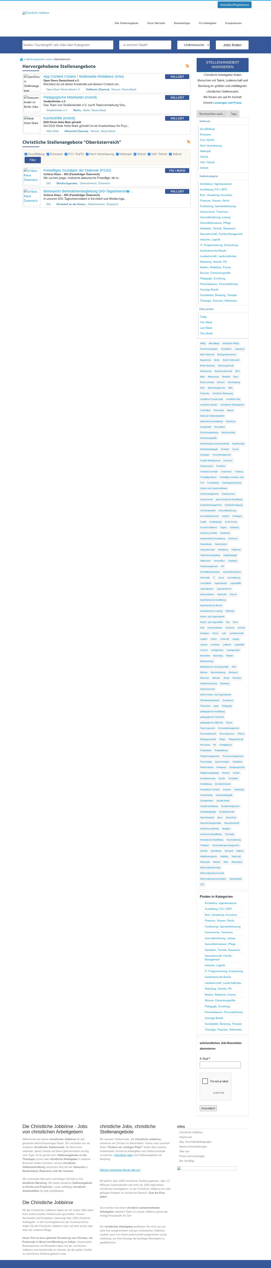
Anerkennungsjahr (209, 349)
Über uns (184, 1151)
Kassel (233, 594)
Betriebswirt (205, 371)
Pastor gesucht (207, 728)
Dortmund (230, 421)
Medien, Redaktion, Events (215, 267)
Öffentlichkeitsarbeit (209, 700)
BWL (230, 388)
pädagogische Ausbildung (212, 711)
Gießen (225, 516)
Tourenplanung (233, 840)
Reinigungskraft (236, 767)
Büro (202, 388)
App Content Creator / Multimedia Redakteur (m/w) (83, 76)
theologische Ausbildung (211, 840)
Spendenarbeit (207, 817)
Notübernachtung (208, 683)
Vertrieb (204, 851)
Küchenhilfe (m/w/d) (59, 118)
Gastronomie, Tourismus (214, 211)
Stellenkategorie (208, 176)
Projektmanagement (209, 756)
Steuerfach (231, 817)
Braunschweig (207, 382)
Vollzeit (177, 154)
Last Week (206, 327)
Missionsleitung (218, 672)
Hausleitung (205, 544)
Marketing (218, 655)
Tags (234, 113)
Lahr (224, 633)
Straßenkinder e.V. (57, 110)
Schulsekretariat (223, 784)
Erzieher (225, 449)
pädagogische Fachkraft (212, 717)
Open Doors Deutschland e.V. (63, 89)
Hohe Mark (52, 131)
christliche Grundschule (211, 399)
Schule (221, 778)
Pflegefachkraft (236, 739)
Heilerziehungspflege (210, 555)
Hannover (233, 538)
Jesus (221, 577)
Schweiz (227, 789)
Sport (219, 817)
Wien (226, 862)
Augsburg (239, 349)
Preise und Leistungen (192, 1156)
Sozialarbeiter (206, 800)
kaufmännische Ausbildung (213, 600)
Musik (226, 678)
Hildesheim (205, 561)
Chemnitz (204, 393)
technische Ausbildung (211, 834)
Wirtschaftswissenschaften (213, 879)
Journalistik (205, 583)
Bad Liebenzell (207, 354)
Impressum (185, 1137)
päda (216, 706)
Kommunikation (215, 627)
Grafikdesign (215, 522)
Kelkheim (230, 611)
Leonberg (214, 644)
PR (214, 745)
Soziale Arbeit (222, 800)
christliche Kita (233, 399)
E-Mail (205, 1058)
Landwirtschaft (236, 633)
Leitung (203, 644)
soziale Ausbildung (209, 806)
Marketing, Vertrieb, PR (213, 261)
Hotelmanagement (209, 566)
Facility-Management (210, 460)
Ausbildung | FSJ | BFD (213, 189)
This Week (206, 322)
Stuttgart (226, 828)
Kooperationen (233, 23)
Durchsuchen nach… (212, 113)
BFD (237, 371)
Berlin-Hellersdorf (231, 360)
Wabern (240, 851)
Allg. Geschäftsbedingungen (195, 1141)
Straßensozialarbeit (209, 828)
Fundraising (213, 483)
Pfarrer (241, 733)
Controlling (205, 410)
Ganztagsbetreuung (231, 483)
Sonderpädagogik (224, 795)
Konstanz (230, 627)
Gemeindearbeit (207, 510)
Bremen (221, 382)
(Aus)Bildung (36, 154)
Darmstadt (218, 410)
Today (203, 316)
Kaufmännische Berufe (213, 250)
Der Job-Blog (186, 1160)
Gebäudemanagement (211, 505)
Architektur (226, 349)
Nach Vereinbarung (101, 154)
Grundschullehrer (208, 527)
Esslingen (204, 455)
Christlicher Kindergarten (232, 404)
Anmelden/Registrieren (234, 4)
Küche (215, 633)
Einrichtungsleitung (209, 432)
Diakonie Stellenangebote (212, 416)
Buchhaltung (234, 382)
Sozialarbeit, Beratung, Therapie (218, 295)
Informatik (205, 577)
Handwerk (225, 533)
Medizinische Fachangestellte (214, 667)
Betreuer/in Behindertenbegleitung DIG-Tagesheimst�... (88, 191)
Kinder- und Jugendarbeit (212, 616)
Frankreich (226, 471)
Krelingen (204, 633)
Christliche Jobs (123, 1155)
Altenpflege (214, 343)
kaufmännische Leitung (211, 611)
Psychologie (206, 761)
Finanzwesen (206, 466)
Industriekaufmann (232, 572)
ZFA (202, 884)
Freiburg (239, 471)
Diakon (230, 410)
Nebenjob (125, 154)
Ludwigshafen (233, 650)
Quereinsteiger (222, 761)
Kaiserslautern (207, 594)
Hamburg (234, 527)
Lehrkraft (224, 639)
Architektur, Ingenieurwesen (216, 183)
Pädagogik (227, 706)
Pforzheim (205, 745)
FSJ (202, 483)
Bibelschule (213, 376)
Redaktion (237, 761)
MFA (234, 667)
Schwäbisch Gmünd (210, 789)
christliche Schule (208, 404)
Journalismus (233, 577)
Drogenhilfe (205, 427)
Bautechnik (205, 360)
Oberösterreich (207, 689)
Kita (228, 622)
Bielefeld (226, 376)
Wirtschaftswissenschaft (212, 873)
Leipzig (235, 639)
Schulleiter (233, 778)
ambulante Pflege (231, 343)
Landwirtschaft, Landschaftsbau (218, 256)
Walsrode (236, 856)
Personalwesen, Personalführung (219, 284)
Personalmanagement (228, 728)
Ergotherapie (238, 443)
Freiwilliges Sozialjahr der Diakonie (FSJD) (77, 170)
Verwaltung (216, 851)
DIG (48, 183)
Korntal (241, 627)
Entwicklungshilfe (208, 438)
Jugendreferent (224, 589)
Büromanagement (216, 388)
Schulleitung (206, 784)
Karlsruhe (222, 594)
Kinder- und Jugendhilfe (211, 622)
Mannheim (205, 655)
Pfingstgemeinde (208, 739)
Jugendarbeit (220, 583)
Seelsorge (239, 789)
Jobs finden (232, 45)
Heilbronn (236, 549)
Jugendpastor (206, 589)
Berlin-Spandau (207, 365)
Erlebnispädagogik (209, 449)
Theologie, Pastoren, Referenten (218, 300)
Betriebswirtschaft (223, 371)
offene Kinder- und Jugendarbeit (215, 694)
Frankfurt (220, 466)
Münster (216, 678)
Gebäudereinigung (233, 505)
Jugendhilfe (235, 583)
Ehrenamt (56, 154)
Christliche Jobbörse (191, 1132)
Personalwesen (226, 733)
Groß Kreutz (231, 522)
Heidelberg (223, 549)
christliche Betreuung (222, 393)
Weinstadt (205, 862)
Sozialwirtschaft (226, 812)
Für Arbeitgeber (207, 23)
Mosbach (233, 672)
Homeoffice (219, 561)
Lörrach (204, 650)
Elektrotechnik (228, 432)
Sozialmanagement (230, 806)
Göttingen (237, 516)
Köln (202, 627)
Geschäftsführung (227, 510)
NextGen (237, 678)
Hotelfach (232, 561)
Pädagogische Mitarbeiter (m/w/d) (70, 97)
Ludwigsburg (217, 650)
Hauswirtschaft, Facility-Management (221, 234)
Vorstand (229, 851)
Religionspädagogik (209, 773)
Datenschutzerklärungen (193, 1146)
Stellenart (204, 121)
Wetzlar (216, 862)
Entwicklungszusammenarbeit (214, 443)
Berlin (216, 360)
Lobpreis (227, 644)
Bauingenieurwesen (226, 354)
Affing (203, 343)
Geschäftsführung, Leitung (215, 217)
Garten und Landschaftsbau (213, 488)
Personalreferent (208, 733)
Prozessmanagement (233, 756)
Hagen (223, 527)
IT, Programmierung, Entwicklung (219, 245)
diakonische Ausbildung (211, 421)
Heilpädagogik (230, 555)
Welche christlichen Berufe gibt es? (120, 1170)
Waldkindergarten (208, 856)
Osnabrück (227, 700)
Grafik (203, 522)
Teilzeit (141, 154)
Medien (229, 655)
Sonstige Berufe (209, 289)
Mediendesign (206, 661)
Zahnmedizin (235, 879)
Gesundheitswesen (209, 516)
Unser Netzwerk (156, 23)
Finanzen (227, 460)
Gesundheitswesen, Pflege (215, 222)
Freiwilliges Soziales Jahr (232, 477)
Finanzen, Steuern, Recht (214, 200)
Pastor (229, 722)
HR (222, 566)
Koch (235, 622)
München (204, 678)
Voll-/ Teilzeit (159, 154)
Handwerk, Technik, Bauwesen (217, 228)
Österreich (205, 706)
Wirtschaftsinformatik (210, 867)
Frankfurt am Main (209, 471)
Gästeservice (228, 494)
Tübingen (204, 845)
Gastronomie (206, 499)
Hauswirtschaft (207, 549)
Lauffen (203, 639)
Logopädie (239, 644)
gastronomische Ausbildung (229, 499)
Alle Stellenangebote (126, 23)
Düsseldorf (219, 427)
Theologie (229, 834)
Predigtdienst (225, 745)
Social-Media (206, 795)
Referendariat (206, 767)
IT (214, 577)
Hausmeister (221, 544)
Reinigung (221, 767)
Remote (226, 773)
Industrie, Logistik (210, 239)
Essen (236, 449)
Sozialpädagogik (208, 812)
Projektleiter (205, 750)
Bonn (235, 376)
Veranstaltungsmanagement (225, 845)
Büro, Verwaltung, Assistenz (216, 195)
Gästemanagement (209, 494)
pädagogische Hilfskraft (211, 722)
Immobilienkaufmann (210, 572)
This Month (206, 333)
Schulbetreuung (207, 778)
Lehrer (213, 639)
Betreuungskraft (226, 365)
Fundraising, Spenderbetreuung (218, 206)
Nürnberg (224, 683)
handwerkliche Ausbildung (212, 538)
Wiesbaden (237, 862)
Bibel (202, 376)
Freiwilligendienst (208, 477)
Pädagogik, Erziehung (212, 278)
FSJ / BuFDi (76, 154)
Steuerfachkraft (231, 823)
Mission (204, 672)
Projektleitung (221, 750)
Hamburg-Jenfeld (208, 533)
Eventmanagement (222, 455)
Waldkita (224, 856)
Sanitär (236, 773)
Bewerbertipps (182, 23)
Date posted (206, 309)
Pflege (222, 739)
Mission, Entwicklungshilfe (215, 272)
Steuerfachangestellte (210, 823)
